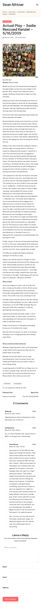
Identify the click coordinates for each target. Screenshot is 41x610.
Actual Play (7, 21)
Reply (34, 411)
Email (5, 577)
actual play (7, 383)
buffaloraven (9, 428)
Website (6, 588)
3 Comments (22, 37)
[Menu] (37, 4)
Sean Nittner (13, 5)
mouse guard (17, 383)
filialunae (8, 411)
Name (5, 567)
